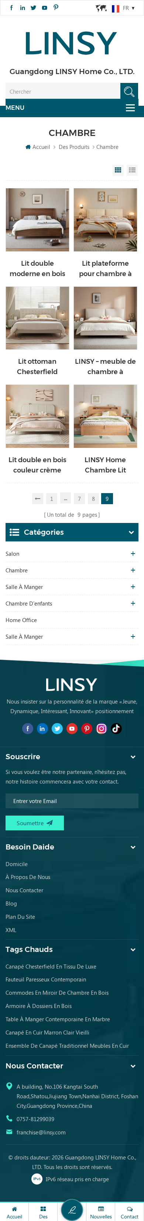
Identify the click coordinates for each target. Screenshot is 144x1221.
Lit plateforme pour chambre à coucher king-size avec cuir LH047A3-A (105, 269)
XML (11, 930)
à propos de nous (28, 876)
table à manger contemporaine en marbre (58, 1019)
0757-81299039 (35, 1119)
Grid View (118, 170)
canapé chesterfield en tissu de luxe (51, 966)
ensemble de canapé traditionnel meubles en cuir (67, 1045)
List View (132, 170)
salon (12, 553)
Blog (11, 903)
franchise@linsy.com (41, 1132)
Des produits (74, 146)
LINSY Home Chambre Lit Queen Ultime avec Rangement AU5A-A (105, 465)
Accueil (41, 146)
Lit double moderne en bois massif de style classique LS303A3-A (37, 269)
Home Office (21, 620)
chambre (17, 570)
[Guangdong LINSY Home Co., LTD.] (72, 40)
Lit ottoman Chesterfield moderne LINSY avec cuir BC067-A (37, 367)
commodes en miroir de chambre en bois (57, 992)
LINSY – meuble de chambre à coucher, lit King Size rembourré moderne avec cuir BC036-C (105, 367)
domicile (17, 864)
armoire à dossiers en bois (39, 1005)
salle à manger (24, 586)
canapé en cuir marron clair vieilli (47, 1032)
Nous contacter (24, 890)
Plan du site (20, 916)
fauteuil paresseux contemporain (46, 979)
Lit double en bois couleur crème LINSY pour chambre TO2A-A (37, 465)
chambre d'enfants (29, 603)
